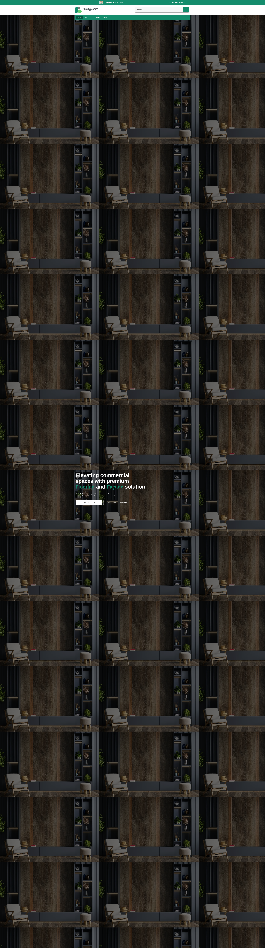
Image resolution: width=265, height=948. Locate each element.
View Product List (89, 502)
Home (79, 17)
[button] (88, 17)
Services (87, 17)
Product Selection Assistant (117, 502)
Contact (105, 17)
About (98, 17)
